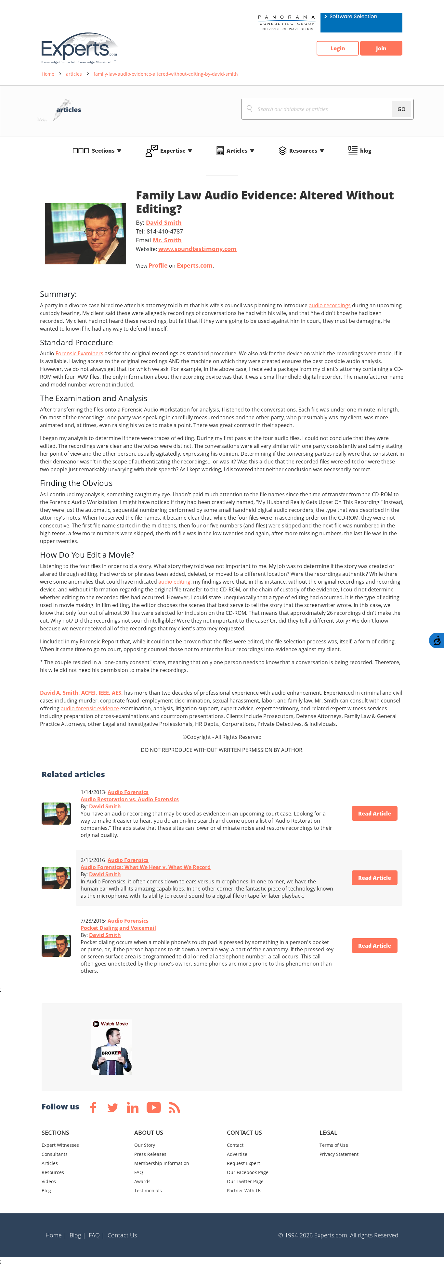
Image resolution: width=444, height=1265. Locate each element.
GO (402, 109)
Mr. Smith (167, 240)
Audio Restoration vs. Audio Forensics (130, 799)
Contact (235, 1145)
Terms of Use (334, 1145)
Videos (49, 1181)
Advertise (237, 1154)
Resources (303, 150)
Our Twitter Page (245, 1181)
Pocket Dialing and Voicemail (118, 927)
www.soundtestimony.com (197, 249)
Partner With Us (244, 1190)
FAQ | (97, 1235)
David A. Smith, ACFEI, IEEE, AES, (81, 692)
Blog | (78, 1235)
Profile (158, 265)
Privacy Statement (339, 1154)
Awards (142, 1181)
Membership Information (161, 1163)
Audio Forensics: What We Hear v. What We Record (146, 867)
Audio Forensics (128, 792)
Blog (46, 1190)
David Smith (164, 222)
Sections (103, 150)
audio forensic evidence (90, 708)
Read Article (374, 813)
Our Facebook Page (247, 1172)
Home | (56, 1235)
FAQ (138, 1172)
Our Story (144, 1145)
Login (338, 48)
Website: (186, 249)
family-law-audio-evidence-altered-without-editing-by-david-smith (166, 74)
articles (74, 74)
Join (381, 48)
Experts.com (195, 265)
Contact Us (122, 1235)
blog (366, 150)
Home (48, 74)
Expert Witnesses (60, 1145)
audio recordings (330, 305)
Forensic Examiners (79, 353)
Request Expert (243, 1163)
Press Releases (150, 1154)
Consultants (55, 1154)
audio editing (174, 581)
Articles (237, 150)
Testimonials (148, 1190)
